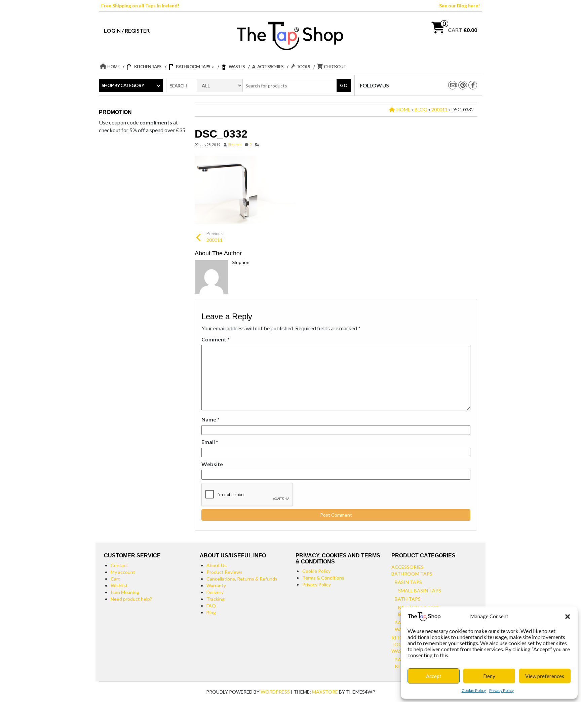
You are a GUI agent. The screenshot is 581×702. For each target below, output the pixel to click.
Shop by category (123, 85)
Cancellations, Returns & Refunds (241, 579)
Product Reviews (224, 572)
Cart (115, 579)
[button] (567, 616)
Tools (399, 644)
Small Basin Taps (419, 590)
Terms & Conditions (323, 578)
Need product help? (131, 599)
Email (209, 442)
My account (123, 572)
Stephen (234, 145)
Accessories (407, 567)
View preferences (544, 676)
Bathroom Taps (411, 574)
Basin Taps (408, 582)
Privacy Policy (501, 690)
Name (210, 419)
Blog (211, 612)
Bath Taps (408, 599)
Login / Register (127, 30)
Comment (215, 339)
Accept (433, 676)
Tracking (215, 599)
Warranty (216, 585)
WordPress (275, 692)
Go (344, 85)
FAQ (211, 605)
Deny (489, 676)
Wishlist (119, 585)
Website (212, 464)
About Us (216, 565)
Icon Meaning (125, 592)
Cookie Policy (474, 690)
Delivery (215, 592)
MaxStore (325, 692)
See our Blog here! (459, 5)
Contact (119, 565)
